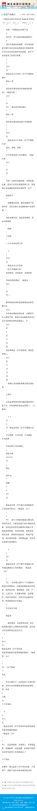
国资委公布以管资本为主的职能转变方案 (20, 782)
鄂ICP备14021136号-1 (9, 802)
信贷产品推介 (31, 14)
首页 (23, 14)
